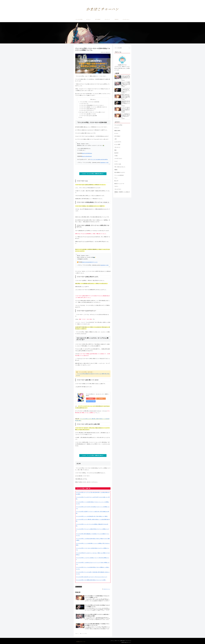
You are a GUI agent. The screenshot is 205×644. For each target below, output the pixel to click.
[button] (129, 48)
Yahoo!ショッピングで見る (91, 401)
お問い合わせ (122, 640)
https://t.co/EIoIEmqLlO (87, 156)
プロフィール (117, 640)
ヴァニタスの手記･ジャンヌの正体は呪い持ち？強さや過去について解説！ (92, 516)
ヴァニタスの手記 (79, 586)
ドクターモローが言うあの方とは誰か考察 (89, 115)
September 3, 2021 (104, 162)
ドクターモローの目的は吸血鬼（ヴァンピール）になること (92, 105)
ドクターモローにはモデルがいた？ (87, 110)
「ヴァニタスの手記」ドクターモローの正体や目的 (89, 101)
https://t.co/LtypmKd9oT (87, 262)
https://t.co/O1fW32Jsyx (87, 153)
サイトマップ (128, 640)
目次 (91, 99)
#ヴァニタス (93, 159)
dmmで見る (101, 398)
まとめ (80, 117)
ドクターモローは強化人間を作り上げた (88, 108)
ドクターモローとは (84, 103)
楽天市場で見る (91, 398)
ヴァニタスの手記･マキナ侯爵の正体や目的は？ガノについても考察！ (91, 580)
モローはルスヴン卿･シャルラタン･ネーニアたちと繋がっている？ (92, 112)
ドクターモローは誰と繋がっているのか (88, 113)
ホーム (112, 640)
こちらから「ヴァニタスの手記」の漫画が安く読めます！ (93, 173)
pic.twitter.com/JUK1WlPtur (102, 159)
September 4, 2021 (104, 265)
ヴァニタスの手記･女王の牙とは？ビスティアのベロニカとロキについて (91, 576)
